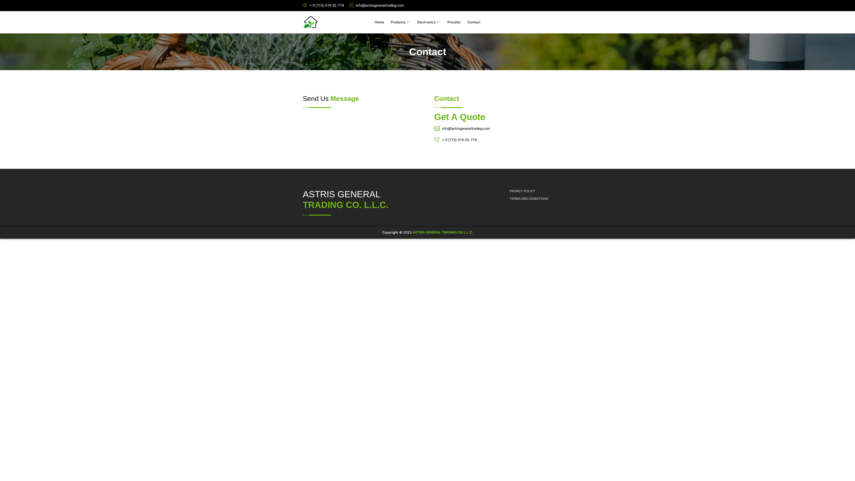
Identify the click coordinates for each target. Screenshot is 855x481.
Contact (473, 22)
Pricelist (454, 22)
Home (379, 22)
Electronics (426, 22)
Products (398, 22)
